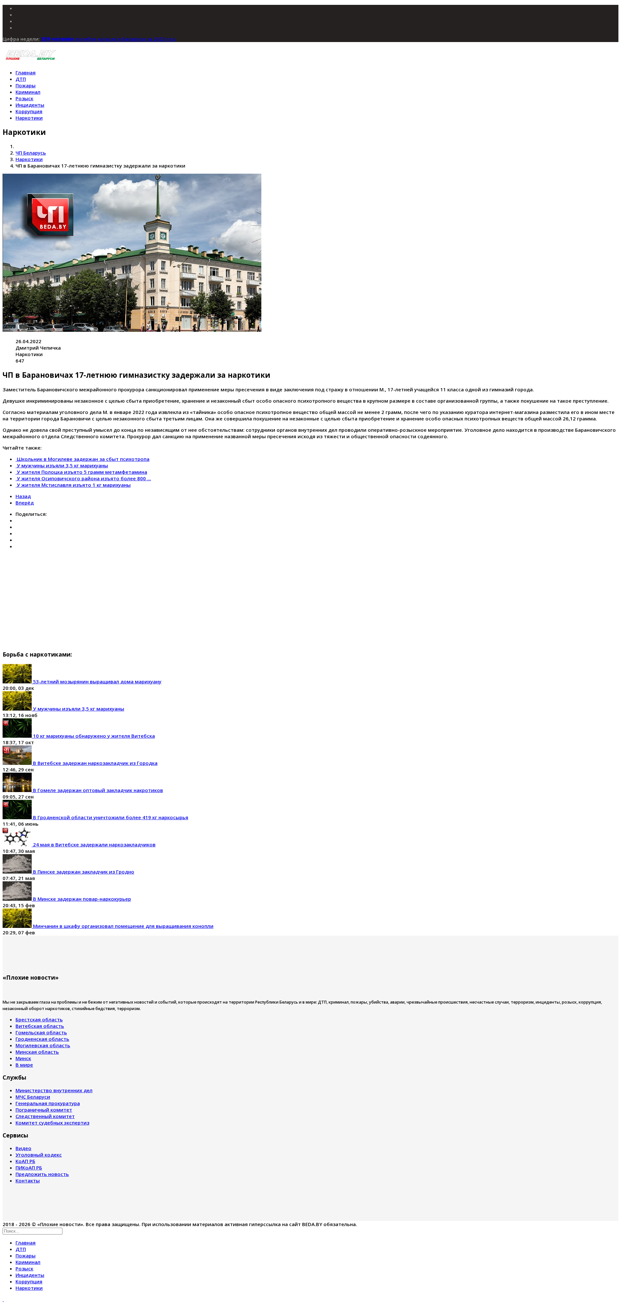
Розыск (24, 98)
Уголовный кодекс (39, 1154)
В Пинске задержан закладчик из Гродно (83, 871)
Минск (23, 1058)
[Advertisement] (197, 599)
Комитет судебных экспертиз (52, 1122)
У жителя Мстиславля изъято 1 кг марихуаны (74, 485)
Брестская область (39, 1019)
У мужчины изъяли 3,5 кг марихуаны (62, 465)
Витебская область (40, 1026)
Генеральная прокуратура (48, 1103)
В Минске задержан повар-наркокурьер (81, 899)
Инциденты (30, 105)
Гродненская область (42, 1039)
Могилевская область (43, 1045)
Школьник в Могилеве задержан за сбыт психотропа (83, 459)
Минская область (37, 1052)
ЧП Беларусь (31, 152)
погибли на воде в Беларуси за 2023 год (108, 39)
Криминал (28, 92)
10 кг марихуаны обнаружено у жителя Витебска (93, 736)
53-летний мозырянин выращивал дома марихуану (96, 681)
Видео (23, 1148)
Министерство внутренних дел (54, 1090)
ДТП (21, 79)
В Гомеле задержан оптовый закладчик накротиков (97, 790)
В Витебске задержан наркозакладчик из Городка (95, 763)
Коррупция (29, 111)
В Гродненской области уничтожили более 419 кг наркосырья (110, 817)
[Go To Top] (3, 1299)
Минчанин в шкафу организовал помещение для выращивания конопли (122, 926)
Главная (26, 72)
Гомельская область (41, 1032)
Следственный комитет (45, 1116)
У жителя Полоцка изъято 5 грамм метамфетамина (82, 472)
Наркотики (29, 117)
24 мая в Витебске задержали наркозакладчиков (94, 844)
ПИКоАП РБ (29, 1167)
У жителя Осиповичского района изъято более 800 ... (84, 478)
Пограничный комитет (44, 1109)
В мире (24, 1064)
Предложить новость (42, 1174)
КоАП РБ (25, 1161)
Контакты (28, 1180)
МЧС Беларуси (33, 1096)
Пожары (26, 85)
